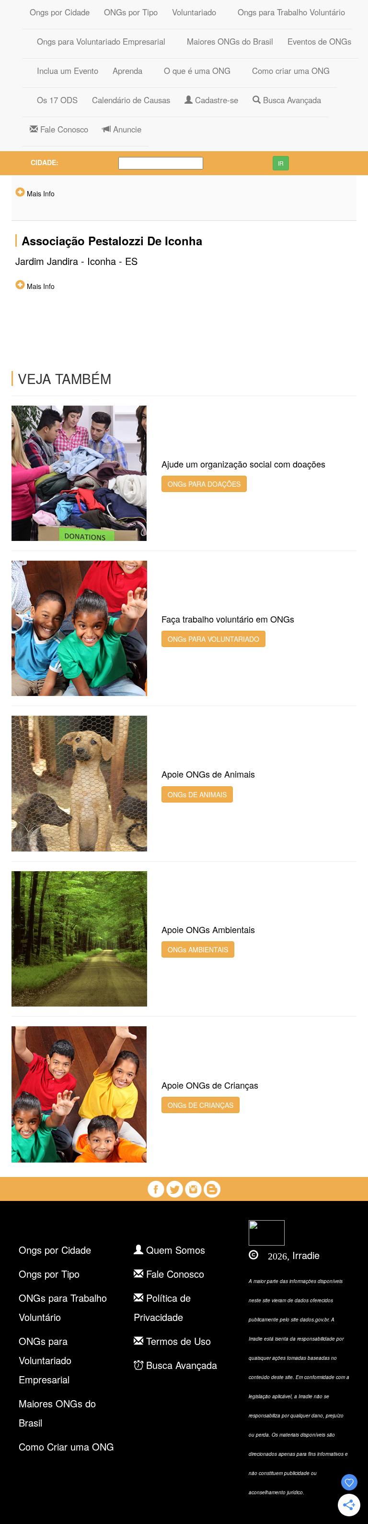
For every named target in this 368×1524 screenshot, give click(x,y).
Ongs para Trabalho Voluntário (287, 12)
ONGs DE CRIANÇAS (200, 1105)
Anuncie (126, 129)
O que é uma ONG (193, 70)
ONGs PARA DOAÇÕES (204, 484)
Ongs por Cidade (60, 12)
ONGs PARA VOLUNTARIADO (213, 639)
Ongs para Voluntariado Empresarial (97, 41)
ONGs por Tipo (131, 12)
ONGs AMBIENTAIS (198, 949)
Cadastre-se (215, 100)
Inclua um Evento (64, 70)
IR (281, 163)
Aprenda (127, 70)
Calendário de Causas (131, 100)
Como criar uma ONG (287, 70)
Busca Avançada (291, 100)
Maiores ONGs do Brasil (226, 41)
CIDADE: (44, 162)
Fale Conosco (63, 129)
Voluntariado (194, 12)
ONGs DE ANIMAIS (197, 794)
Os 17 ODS (54, 100)
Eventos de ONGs (319, 41)
